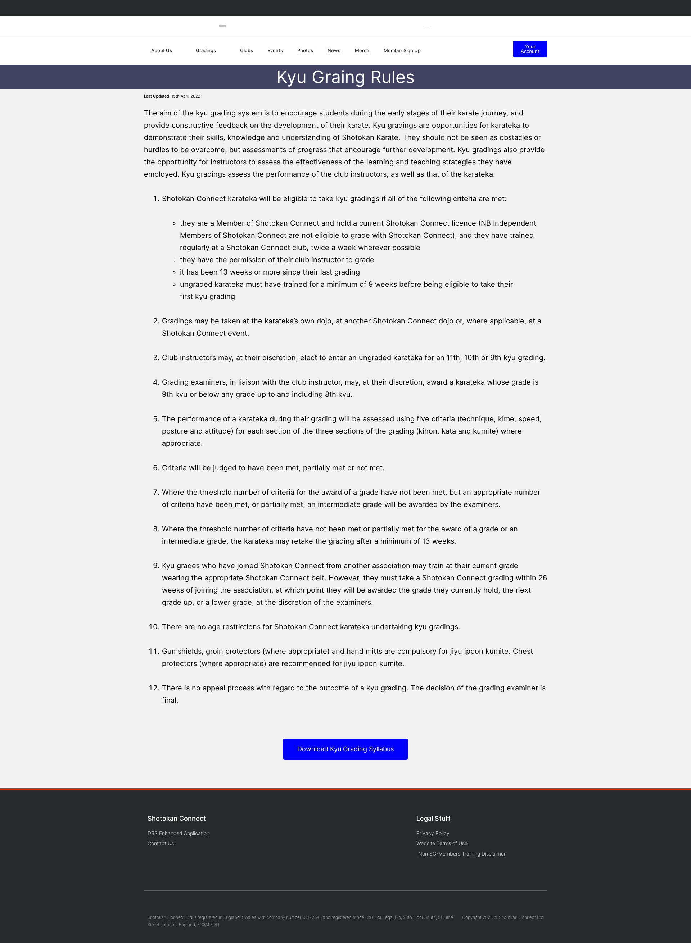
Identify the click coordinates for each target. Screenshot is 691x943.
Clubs (246, 50)
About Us (161, 50)
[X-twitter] (510, 8)
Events (275, 50)
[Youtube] (494, 8)
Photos (305, 50)
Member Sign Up (402, 50)
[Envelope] (542, 8)
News (334, 50)
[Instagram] (478, 8)
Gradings (206, 50)
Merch (362, 50)
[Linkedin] (526, 8)
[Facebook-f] (462, 8)
